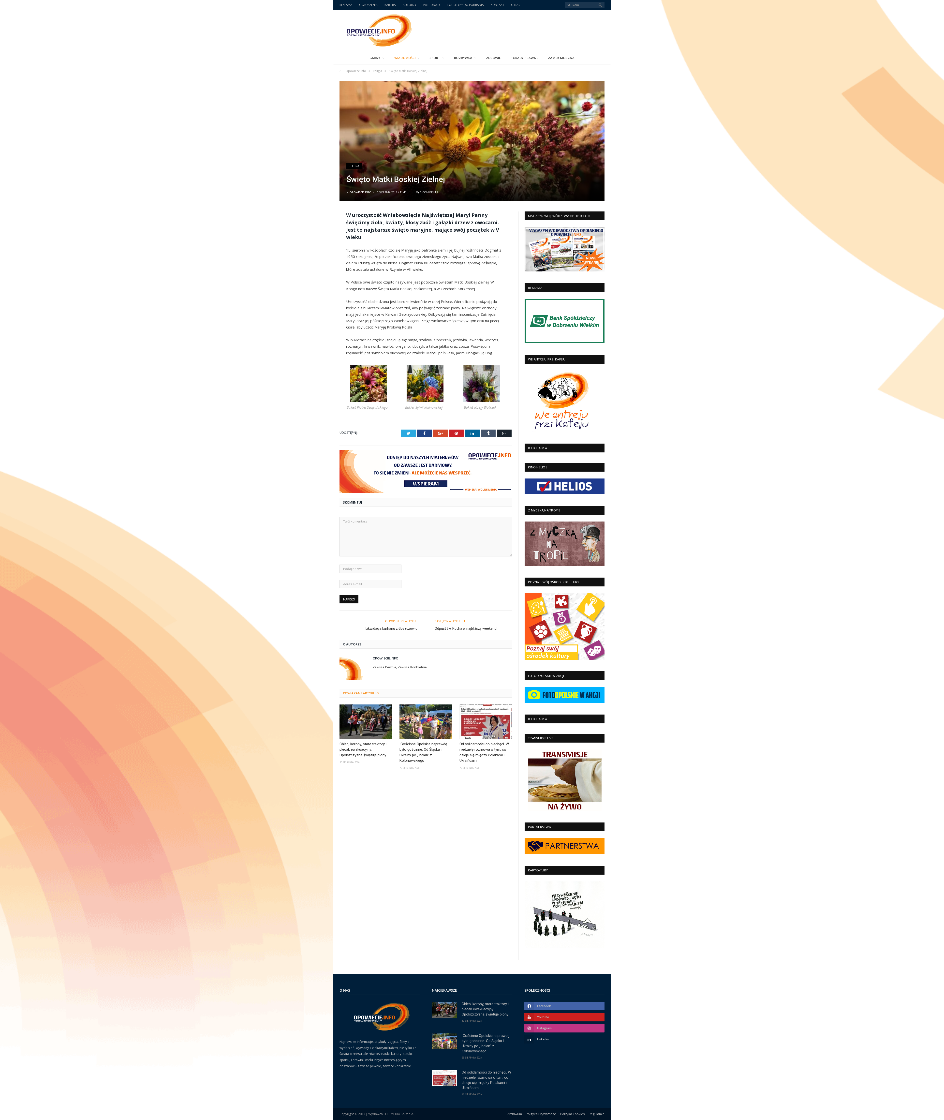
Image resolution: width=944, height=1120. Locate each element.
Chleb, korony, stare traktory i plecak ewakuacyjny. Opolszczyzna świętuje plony (362, 749)
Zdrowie (493, 58)
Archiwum (514, 1114)
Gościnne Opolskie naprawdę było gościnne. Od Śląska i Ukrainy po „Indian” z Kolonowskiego (423, 752)
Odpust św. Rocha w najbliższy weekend (466, 628)
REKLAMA (345, 5)
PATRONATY (432, 5)
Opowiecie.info (360, 192)
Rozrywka (463, 58)
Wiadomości (405, 58)
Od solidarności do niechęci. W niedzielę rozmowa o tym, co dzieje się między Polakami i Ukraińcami (484, 752)
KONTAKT (497, 5)
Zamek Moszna (561, 58)
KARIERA (390, 5)
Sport (434, 58)
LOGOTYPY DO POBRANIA (465, 5)
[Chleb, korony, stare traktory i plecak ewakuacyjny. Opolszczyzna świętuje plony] (365, 721)
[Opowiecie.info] (376, 29)
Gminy (375, 58)
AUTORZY (409, 5)
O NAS (515, 5)
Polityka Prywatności (541, 1114)
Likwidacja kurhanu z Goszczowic (391, 628)
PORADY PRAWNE (524, 58)
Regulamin (597, 1114)
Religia (354, 166)
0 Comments (428, 192)
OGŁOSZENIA (368, 5)
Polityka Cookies (572, 1114)
